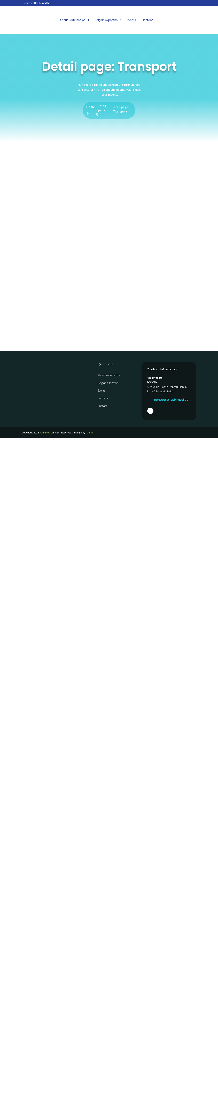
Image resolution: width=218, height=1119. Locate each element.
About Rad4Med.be (72, 20)
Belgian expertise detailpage (66, 265)
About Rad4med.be (109, 375)
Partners (102, 398)
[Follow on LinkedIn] (150, 411)
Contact (147, 20)
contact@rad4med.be (171, 399)
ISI (27, 259)
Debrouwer (35, 306)
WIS (28, 165)
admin (31, 172)
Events (131, 20)
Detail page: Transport (63, 172)
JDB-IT (89, 432)
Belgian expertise (106, 20)
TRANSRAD (35, 212)
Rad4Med (45, 432)
